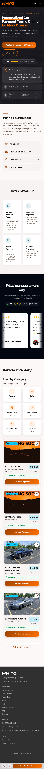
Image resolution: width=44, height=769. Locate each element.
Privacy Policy (7, 740)
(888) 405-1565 (10, 723)
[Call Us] (4, 766)
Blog (3, 711)
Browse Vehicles (8, 690)
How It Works (7, 694)
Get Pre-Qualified (27, 766)
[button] (22, 74)
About (4, 700)
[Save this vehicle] (36, 443)
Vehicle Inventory (20, 647)
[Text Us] (9, 766)
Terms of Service (8, 743)
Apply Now (6, 697)
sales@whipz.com (11, 727)
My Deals (10, 53)
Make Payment (7, 707)
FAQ (3, 704)
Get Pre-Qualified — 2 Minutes (19, 45)
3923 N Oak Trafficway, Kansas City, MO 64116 (22, 731)
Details (35, 471)
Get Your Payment (22, 482)
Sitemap (5, 714)
